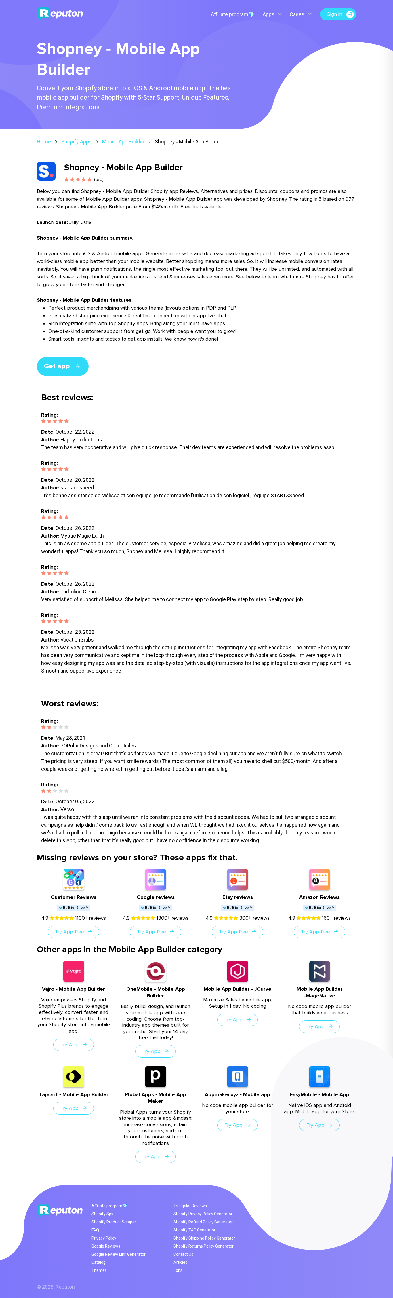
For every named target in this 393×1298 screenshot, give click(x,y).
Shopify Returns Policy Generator (203, 1246)
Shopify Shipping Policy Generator (204, 1238)
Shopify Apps (76, 141)
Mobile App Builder (123, 141)
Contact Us (183, 1254)
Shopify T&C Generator (194, 1230)
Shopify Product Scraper (113, 1222)
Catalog (98, 1262)
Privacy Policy (103, 1238)
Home (44, 141)
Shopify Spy (102, 1214)
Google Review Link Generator (118, 1254)
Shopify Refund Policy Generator (203, 1222)
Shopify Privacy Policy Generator (202, 1214)
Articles (180, 1262)
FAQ (95, 1230)
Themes (99, 1270)
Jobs (177, 1270)
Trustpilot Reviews (190, 1206)
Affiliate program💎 (233, 14)
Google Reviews (105, 1246)
